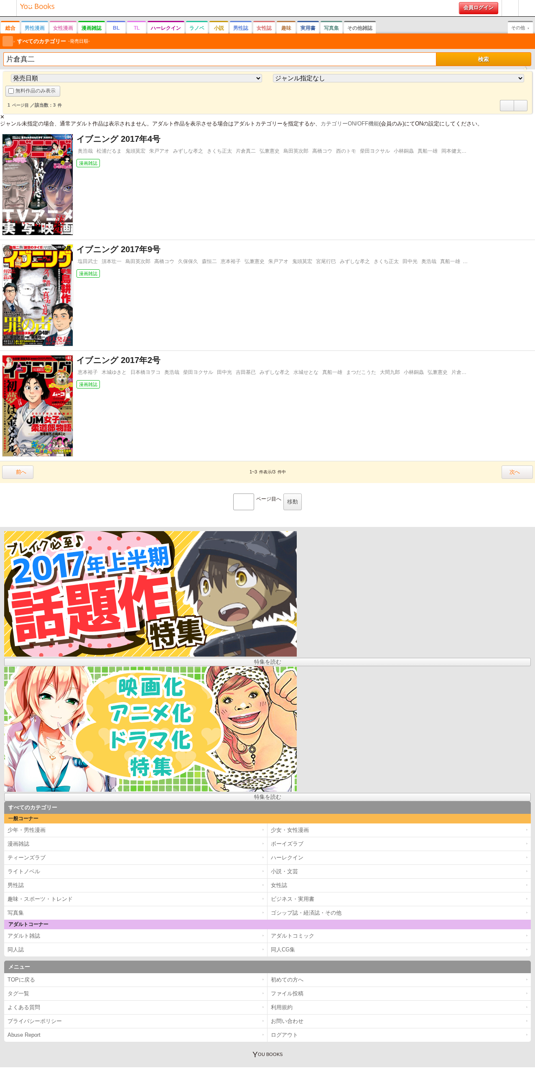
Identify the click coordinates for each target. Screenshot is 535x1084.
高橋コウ (322, 151)
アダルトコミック (292, 936)
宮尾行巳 (326, 261)
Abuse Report (24, 1035)
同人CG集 (283, 949)
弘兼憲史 (270, 151)
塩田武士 (88, 261)
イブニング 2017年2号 (118, 360)
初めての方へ (287, 980)
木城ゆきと (114, 372)
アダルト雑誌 (24, 936)
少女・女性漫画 (290, 830)
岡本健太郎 (453, 151)
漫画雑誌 (92, 28)
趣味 (286, 28)
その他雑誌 (359, 28)
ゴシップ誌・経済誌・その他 (306, 913)
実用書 (308, 28)
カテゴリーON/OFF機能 (350, 123)
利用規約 (282, 1007)
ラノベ (196, 28)
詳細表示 (507, 110)
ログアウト (284, 1035)
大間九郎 (390, 372)
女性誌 (264, 28)
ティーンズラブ (27, 857)
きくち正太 (219, 151)
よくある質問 (24, 1007)
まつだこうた (361, 372)
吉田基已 (246, 372)
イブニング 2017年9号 (118, 249)
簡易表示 (520, 110)
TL (137, 28)
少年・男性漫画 (27, 830)
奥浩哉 (85, 151)
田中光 (410, 261)
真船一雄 (428, 151)
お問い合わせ (287, 1021)
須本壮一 (112, 261)
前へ (21, 472)
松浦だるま (109, 151)
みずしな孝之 (188, 151)
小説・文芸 (284, 871)
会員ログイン (479, 7)
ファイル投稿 (287, 993)
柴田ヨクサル (375, 151)
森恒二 (209, 261)
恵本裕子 (231, 261)
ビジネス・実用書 (292, 899)
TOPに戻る (21, 980)
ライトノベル (24, 871)
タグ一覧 (18, 993)
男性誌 (240, 28)
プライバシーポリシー (35, 1021)
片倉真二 (246, 151)
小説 (219, 28)
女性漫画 (63, 28)
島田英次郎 (295, 151)
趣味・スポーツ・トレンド (40, 899)
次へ (515, 472)
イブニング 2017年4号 (118, 138)
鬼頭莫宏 (135, 151)
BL (116, 28)
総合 (10, 28)
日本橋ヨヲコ (145, 372)
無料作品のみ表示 (35, 91)
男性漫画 (35, 28)
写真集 (331, 28)
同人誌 (16, 949)
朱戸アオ (159, 151)
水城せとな (305, 372)
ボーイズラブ (287, 844)
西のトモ (346, 151)
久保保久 (188, 261)
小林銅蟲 (404, 151)
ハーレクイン (166, 28)
